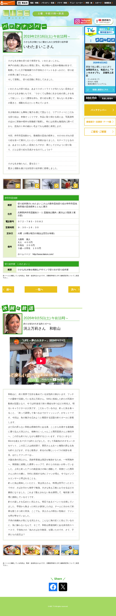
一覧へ (41, 289)
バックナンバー (100, 110)
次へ (74, 289)
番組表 (25, 3)
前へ (8, 289)
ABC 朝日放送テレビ (7, 3)
